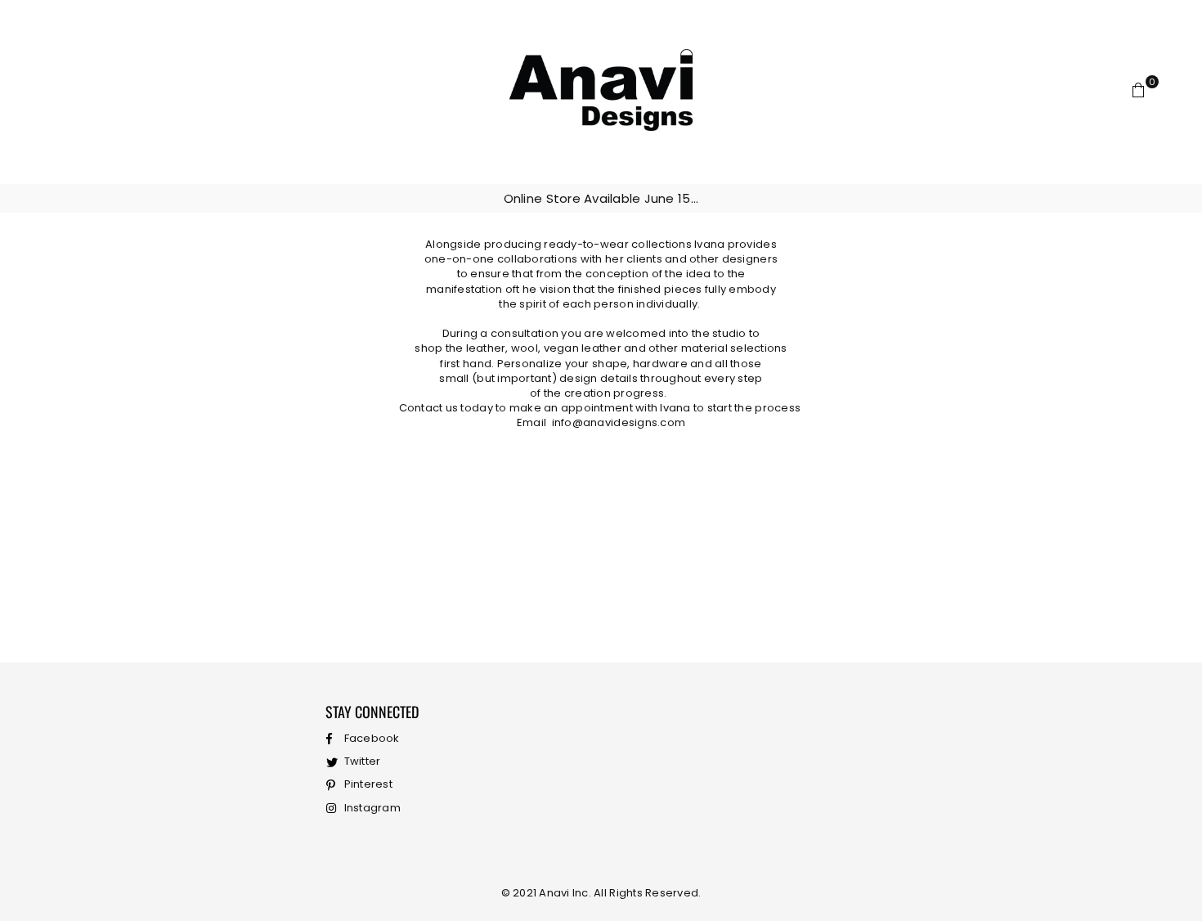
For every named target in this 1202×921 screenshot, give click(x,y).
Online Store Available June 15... (601, 198)
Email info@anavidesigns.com (601, 422)
